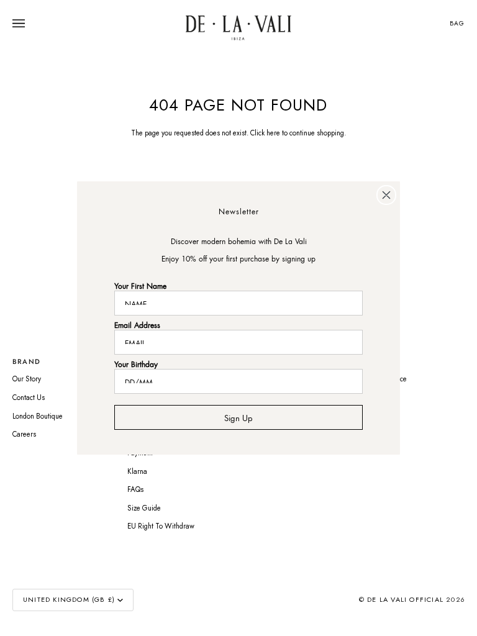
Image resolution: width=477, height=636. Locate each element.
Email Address (137, 324)
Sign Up (238, 416)
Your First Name (140, 285)
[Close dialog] (386, 195)
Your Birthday (136, 363)
